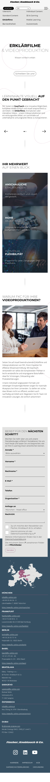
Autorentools (32, 24)
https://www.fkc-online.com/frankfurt (15, 626)
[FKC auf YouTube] (35, 752)
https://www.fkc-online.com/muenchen (16, 607)
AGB (38, 763)
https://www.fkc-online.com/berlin (14, 645)
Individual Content (34, 11)
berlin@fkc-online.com (10, 634)
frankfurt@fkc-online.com (11, 616)
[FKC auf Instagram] (15, 752)
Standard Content (10, 16)
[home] (25, 2)
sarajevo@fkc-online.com (11, 689)
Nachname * (11, 471)
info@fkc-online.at (8, 706)
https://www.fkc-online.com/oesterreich (16, 713)
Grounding (38, 767)
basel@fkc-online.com (10, 653)
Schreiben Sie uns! (25, 73)
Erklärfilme (8, 20)
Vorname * (10, 461)
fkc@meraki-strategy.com (11, 726)
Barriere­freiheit (9, 24)
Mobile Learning (33, 20)
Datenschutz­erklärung (17, 767)
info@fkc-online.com (9, 597)
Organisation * (12, 498)
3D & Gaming (32, 16)
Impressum (27, 763)
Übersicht (7, 11)
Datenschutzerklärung (15, 539)
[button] (23, 8)
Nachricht (10, 514)
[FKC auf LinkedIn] (25, 752)
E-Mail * (9, 481)
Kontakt (8, 8)
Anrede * (9, 450)
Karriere (14, 763)
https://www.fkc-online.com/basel (14, 663)
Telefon (8, 491)
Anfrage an (10, 506)
